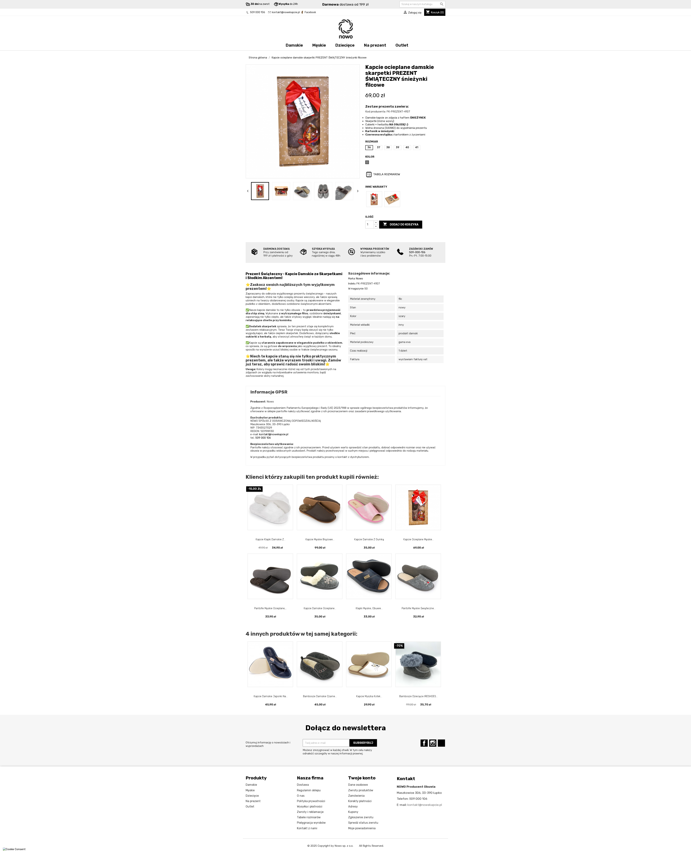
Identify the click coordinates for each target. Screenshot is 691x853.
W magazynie (356, 288)
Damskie (294, 45)
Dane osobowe (358, 784)
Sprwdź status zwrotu (363, 822)
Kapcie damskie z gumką (369, 539)
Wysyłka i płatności (309, 806)
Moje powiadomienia (362, 828)
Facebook (310, 12)
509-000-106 (417, 252)
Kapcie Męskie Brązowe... (320, 539)
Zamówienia (356, 795)
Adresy (353, 806)
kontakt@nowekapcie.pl (286, 12)
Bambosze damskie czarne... (320, 696)
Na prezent (375, 45)
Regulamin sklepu (309, 790)
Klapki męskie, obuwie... (369, 608)
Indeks (352, 283)
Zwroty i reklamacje (310, 812)
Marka (351, 278)
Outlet (402, 45)
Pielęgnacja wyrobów (311, 822)
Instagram (432, 743)
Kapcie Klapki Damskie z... (270, 539)
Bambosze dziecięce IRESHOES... (418, 696)
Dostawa (303, 784)
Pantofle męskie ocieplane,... (270, 608)
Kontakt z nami (307, 828)
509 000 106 (257, 12)
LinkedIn (441, 743)
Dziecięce (344, 45)
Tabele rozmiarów (309, 817)
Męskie (319, 45)
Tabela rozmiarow (386, 174)
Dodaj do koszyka (400, 224)
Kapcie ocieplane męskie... (418, 539)
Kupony (353, 812)
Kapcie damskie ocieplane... (320, 608)
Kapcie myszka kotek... (369, 696)
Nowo (359, 278)
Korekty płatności (360, 801)
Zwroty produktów (360, 790)
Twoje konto (362, 777)
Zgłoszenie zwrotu (360, 817)
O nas (300, 795)
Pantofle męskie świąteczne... (418, 608)
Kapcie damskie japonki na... (271, 696)
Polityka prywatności (311, 801)
